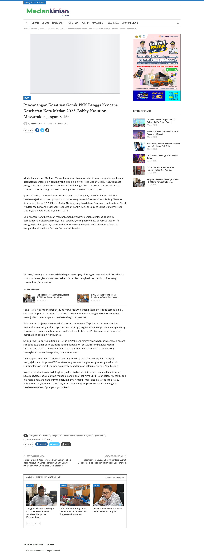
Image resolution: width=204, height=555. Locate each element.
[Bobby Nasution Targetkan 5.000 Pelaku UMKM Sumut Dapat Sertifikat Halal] (139, 122)
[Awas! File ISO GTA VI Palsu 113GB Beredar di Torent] (139, 134)
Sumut (45, 23)
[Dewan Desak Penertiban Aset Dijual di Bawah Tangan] (108, 495)
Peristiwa (73, 23)
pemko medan (99, 436)
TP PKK (48, 439)
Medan (35, 23)
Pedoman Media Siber (33, 544)
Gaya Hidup (98, 23)
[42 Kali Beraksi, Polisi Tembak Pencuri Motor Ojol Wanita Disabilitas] (139, 170)
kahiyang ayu (56, 436)
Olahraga (113, 23)
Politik (85, 23)
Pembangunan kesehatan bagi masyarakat (78, 436)
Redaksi (50, 544)
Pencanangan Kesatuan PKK (34, 439)
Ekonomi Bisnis (130, 23)
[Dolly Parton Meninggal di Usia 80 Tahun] (139, 158)
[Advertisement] (75, 155)
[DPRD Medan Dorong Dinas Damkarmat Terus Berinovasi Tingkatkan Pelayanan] (83, 298)
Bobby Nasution (35, 436)
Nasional (57, 23)
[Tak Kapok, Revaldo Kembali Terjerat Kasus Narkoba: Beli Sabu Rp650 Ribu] (139, 146)
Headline (46, 436)
